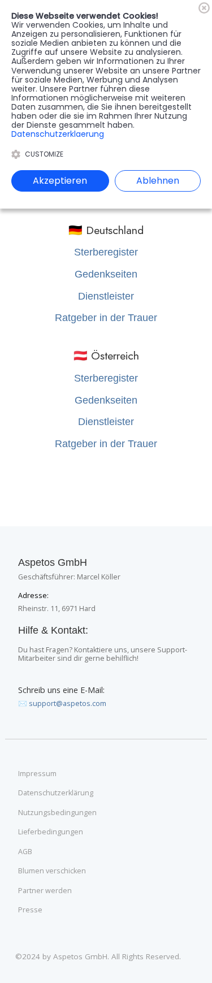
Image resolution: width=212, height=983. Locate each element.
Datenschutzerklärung (55, 793)
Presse (30, 910)
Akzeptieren (60, 180)
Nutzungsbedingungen (57, 813)
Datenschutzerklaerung (57, 134)
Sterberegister (106, 252)
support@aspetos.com (67, 703)
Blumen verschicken (52, 871)
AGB (25, 852)
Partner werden (45, 891)
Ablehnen (157, 180)
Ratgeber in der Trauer (106, 317)
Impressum (37, 774)
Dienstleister (106, 296)
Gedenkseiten (106, 274)
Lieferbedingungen (50, 832)
